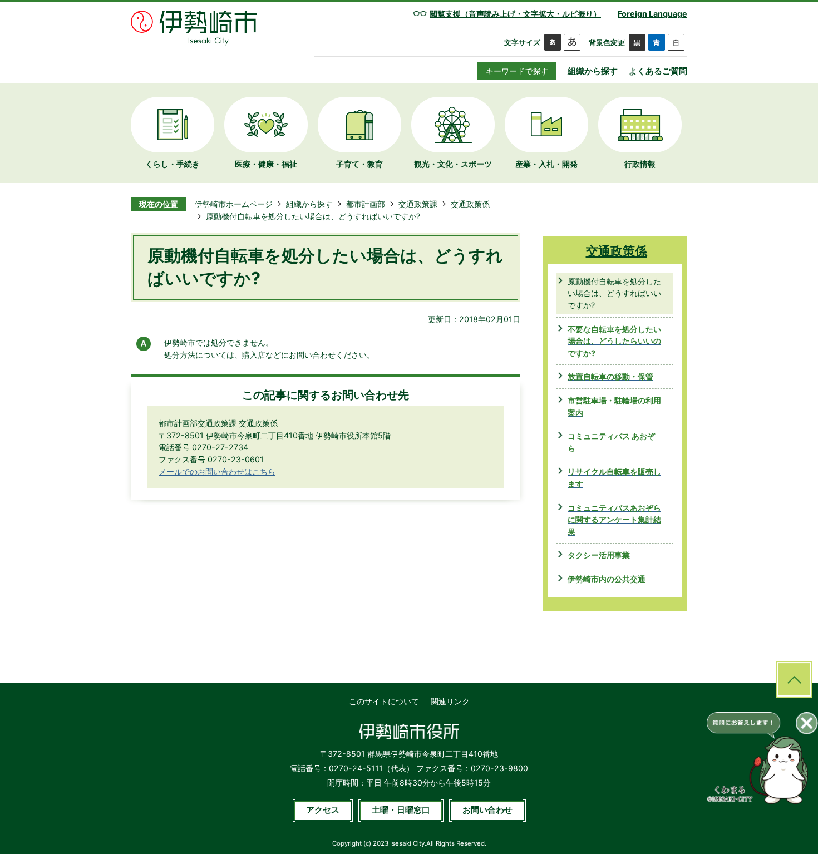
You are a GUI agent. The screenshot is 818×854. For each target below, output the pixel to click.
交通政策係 (470, 204)
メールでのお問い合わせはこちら (217, 471)
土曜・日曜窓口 (401, 810)
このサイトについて (384, 701)
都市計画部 (365, 204)
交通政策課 (417, 204)
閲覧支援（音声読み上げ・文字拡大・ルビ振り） (515, 13)
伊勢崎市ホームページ (234, 204)
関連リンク (450, 701)
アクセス (322, 810)
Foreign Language (652, 13)
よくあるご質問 (658, 71)
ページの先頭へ (794, 679)
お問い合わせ (487, 810)
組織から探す (593, 71)
